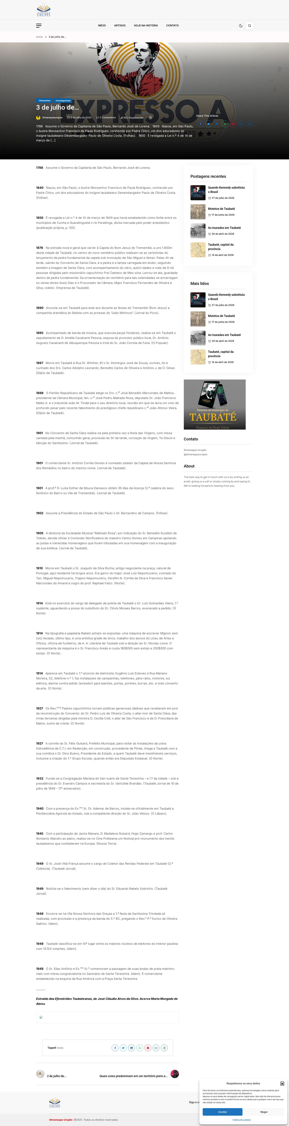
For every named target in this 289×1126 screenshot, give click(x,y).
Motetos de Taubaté (221, 208)
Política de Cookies (242, 1119)
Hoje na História (146, 25)
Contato (172, 25)
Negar (264, 1111)
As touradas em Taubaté (224, 227)
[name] (51, 10)
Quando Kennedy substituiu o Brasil (226, 190)
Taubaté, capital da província (221, 247)
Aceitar (222, 1111)
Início (102, 25)
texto (60, 1047)
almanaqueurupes (52, 117)
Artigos (120, 25)
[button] (282, 1083)
